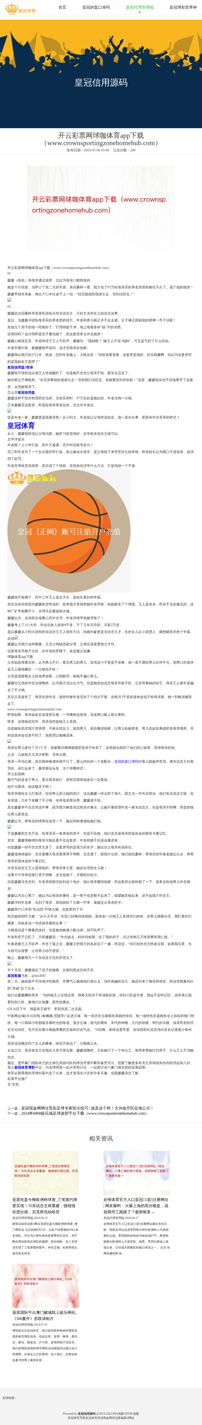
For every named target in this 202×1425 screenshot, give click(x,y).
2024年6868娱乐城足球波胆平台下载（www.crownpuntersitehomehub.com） (85, 1113)
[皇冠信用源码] (21, 7)
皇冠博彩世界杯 (183, 7)
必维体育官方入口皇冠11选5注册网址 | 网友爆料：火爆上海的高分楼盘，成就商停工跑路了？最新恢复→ (135, 1205)
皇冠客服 (118, 1418)
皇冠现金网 (104, 1418)
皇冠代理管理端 (139, 7)
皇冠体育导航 (76, 1418)
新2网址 (129, 1418)
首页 (62, 7)
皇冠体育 (91, 1418)
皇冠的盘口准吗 (96, 7)
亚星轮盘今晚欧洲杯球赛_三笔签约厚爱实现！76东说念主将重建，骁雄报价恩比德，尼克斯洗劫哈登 (44, 1205)
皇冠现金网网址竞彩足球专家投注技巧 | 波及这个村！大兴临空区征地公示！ (87, 1108)
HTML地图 (132, 1413)
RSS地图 (118, 1413)
